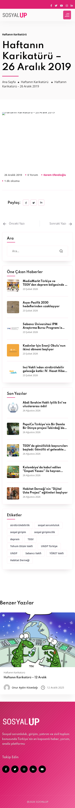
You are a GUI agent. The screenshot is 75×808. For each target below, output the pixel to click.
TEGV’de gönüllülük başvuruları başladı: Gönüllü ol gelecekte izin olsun (45, 448)
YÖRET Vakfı (57, 553)
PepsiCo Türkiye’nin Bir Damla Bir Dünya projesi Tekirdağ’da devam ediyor (44, 426)
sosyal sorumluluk (48, 525)
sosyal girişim (18, 532)
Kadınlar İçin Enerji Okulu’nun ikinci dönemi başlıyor (44, 347)
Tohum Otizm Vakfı (21, 546)
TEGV (30, 539)
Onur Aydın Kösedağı (25, 687)
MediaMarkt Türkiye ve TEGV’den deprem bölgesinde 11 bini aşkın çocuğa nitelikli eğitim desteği (45, 283)
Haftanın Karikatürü (14, 34)
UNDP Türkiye (49, 546)
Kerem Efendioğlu (55, 175)
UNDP (13, 553)
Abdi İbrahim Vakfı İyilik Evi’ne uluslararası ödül (44, 404)
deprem (14, 539)
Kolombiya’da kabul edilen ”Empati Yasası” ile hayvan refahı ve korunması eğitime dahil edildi (42, 469)
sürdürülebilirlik (20, 525)
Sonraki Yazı (58, 223)
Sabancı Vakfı (33, 553)
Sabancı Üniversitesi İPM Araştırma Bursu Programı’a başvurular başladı (42, 326)
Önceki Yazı (17, 223)
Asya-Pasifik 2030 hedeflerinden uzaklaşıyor (41, 304)
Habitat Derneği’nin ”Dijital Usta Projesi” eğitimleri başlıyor (45, 491)
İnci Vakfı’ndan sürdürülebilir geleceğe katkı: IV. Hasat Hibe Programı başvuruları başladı (44, 369)
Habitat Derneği (19, 560)
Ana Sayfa (9, 82)
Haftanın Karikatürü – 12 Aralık (25, 677)
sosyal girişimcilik (44, 532)
